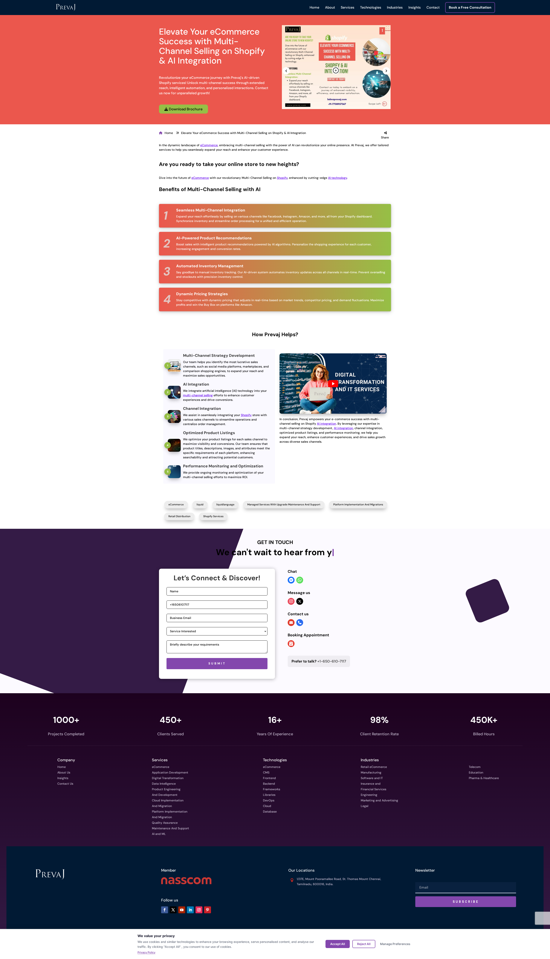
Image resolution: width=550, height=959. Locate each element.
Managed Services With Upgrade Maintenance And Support (283, 504)
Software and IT (372, 778)
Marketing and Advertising (379, 800)
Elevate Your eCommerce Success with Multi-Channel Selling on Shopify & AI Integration (243, 133)
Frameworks (271, 789)
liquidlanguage (225, 504)
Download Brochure (185, 109)
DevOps (268, 800)
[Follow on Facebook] (164, 909)
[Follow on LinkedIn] (190, 909)
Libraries (269, 795)
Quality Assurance (165, 823)
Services (347, 7)
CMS (266, 772)
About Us (63, 772)
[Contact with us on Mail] (291, 623)
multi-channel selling (198, 395)
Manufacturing (371, 772)
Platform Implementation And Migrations (358, 504)
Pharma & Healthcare (484, 778)
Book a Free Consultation (470, 7)
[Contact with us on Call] (299, 623)
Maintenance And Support (170, 828)
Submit (217, 663)
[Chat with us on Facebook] (291, 580)
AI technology (337, 178)
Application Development (170, 772)
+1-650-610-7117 (319, 661)
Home (314, 7)
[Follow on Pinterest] (207, 909)
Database (270, 811)
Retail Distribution (179, 516)
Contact (433, 7)
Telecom (475, 767)
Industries (395, 7)
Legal (364, 806)
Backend (269, 784)
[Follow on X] (173, 909)
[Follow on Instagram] (199, 909)
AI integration (326, 424)
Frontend (269, 778)
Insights (414, 7)
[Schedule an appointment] (291, 644)
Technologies (370, 7)
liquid (200, 504)
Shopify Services (213, 516)
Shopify (282, 178)
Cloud (267, 806)
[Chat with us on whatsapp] (299, 580)
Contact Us (65, 784)
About (330, 7)
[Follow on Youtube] (181, 909)
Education (476, 772)
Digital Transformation (167, 778)
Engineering (369, 795)
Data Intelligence (164, 784)
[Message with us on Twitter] (299, 601)
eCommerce (209, 145)
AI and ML (159, 834)
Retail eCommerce (374, 767)
